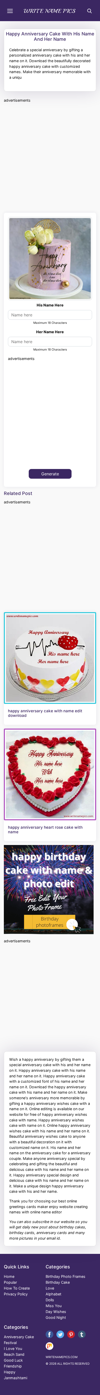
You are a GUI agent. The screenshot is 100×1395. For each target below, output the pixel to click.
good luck (13, 1360)
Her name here (50, 332)
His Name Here (50, 305)
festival (10, 1342)
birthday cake (58, 1282)
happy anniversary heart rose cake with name (45, 829)
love (50, 1288)
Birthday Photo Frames (65, 1276)
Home (9, 1276)
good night (56, 1317)
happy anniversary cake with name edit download (45, 713)
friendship (13, 1366)
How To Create (17, 1288)
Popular (10, 1282)
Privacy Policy (16, 1294)
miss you (54, 1306)
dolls (50, 1300)
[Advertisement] (50, 157)
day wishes (56, 1311)
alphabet (53, 1294)
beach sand (14, 1354)
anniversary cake (19, 1337)
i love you (13, 1348)
